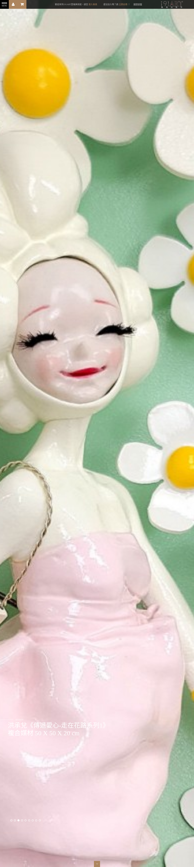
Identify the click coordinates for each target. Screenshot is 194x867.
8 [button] (36, 820)
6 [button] (29, 820)
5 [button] (26, 820)
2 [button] (15, 820)
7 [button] (33, 820)
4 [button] (22, 820)
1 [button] (11, 820)
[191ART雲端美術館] (171, 5)
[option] (97, 433)
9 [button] (40, 820)
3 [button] (18, 820)
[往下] (97, 864)
